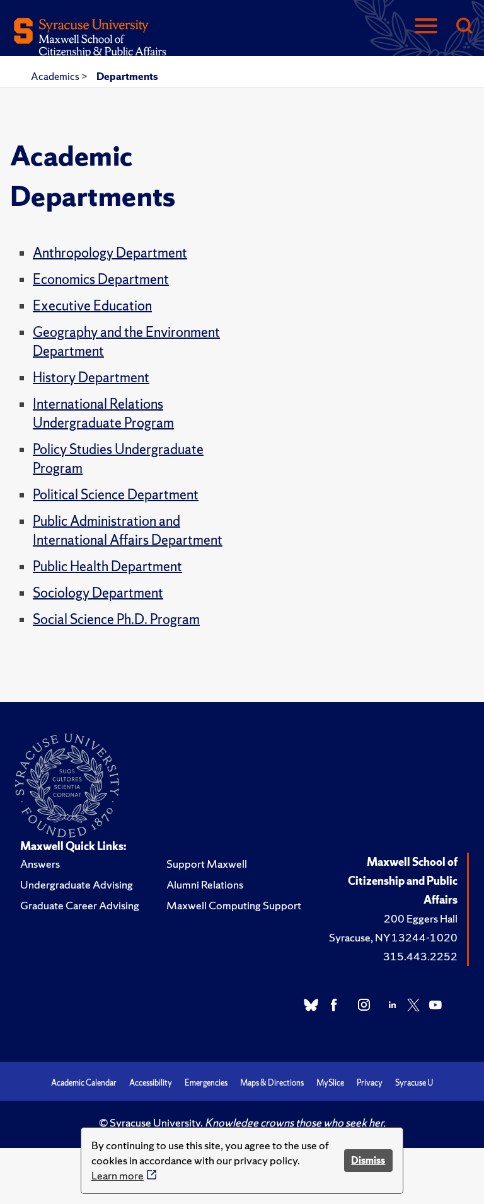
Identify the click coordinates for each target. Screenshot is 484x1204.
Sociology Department (98, 593)
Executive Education (92, 306)
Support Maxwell (206, 863)
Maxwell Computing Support (233, 905)
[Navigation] (426, 26)
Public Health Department (107, 566)
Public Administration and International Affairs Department (127, 530)
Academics (56, 76)
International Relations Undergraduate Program (103, 413)
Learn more (117, 1175)
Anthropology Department (110, 253)
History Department (91, 377)
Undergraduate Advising (76, 884)
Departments (127, 76)
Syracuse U (414, 1082)
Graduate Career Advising (79, 905)
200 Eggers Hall (421, 918)
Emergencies (206, 1082)
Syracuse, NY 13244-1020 (393, 937)
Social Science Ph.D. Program (116, 619)
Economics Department (101, 279)
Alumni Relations (204, 884)
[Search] (464, 26)
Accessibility (150, 1082)
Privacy (370, 1082)
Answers (40, 863)
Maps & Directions (272, 1082)
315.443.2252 (420, 956)
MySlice (330, 1082)
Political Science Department (116, 495)
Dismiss (368, 1160)
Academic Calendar (84, 1082)
